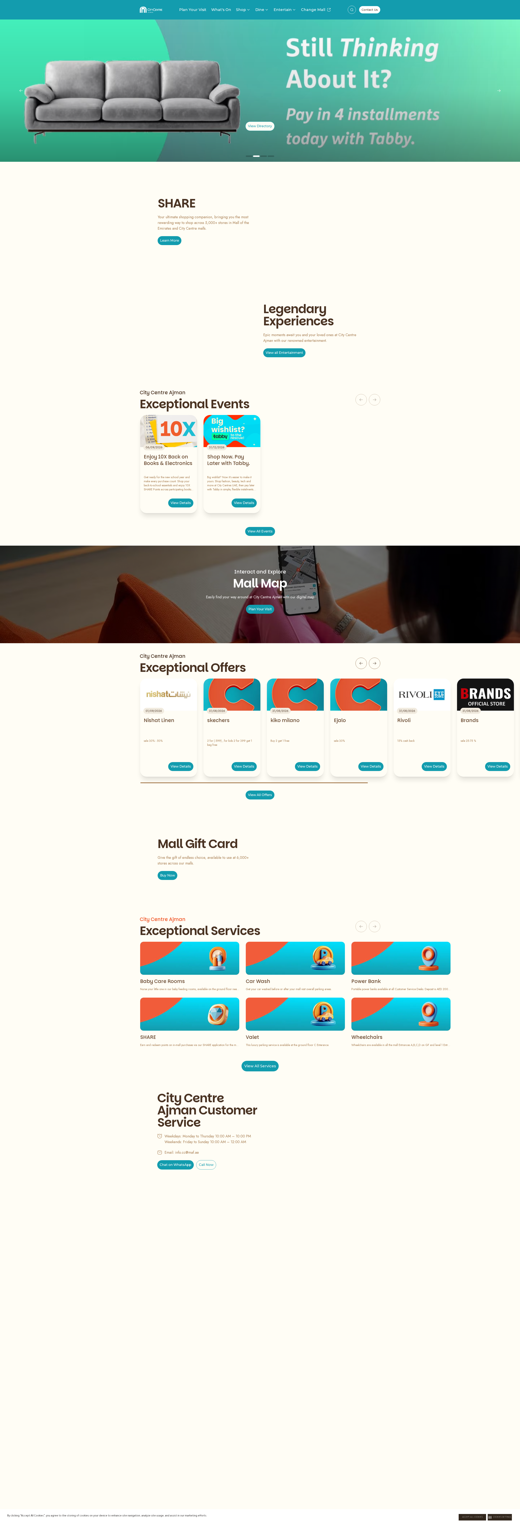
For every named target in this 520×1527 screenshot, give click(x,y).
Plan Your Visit (192, 10)
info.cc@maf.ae (187, 1152)
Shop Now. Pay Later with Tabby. (228, 460)
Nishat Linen (159, 720)
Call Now (206, 1165)
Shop (241, 10)
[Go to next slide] (374, 663)
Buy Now (167, 875)
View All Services (260, 1066)
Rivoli (404, 720)
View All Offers (260, 795)
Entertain (283, 10)
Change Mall (313, 10)
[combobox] (352, 10)
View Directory (260, 126)
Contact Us (370, 10)
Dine (259, 10)
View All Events (260, 531)
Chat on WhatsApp (175, 1165)
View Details (181, 503)
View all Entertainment (284, 353)
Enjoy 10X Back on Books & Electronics (168, 460)
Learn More (169, 240)
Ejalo (340, 720)
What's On (221, 10)
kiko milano (285, 720)
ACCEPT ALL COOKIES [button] (472, 1517)
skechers (218, 720)
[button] (500, 1517)
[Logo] (151, 10)
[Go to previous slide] (361, 663)
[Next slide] (499, 91)
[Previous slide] (21, 91)
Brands (470, 720)
